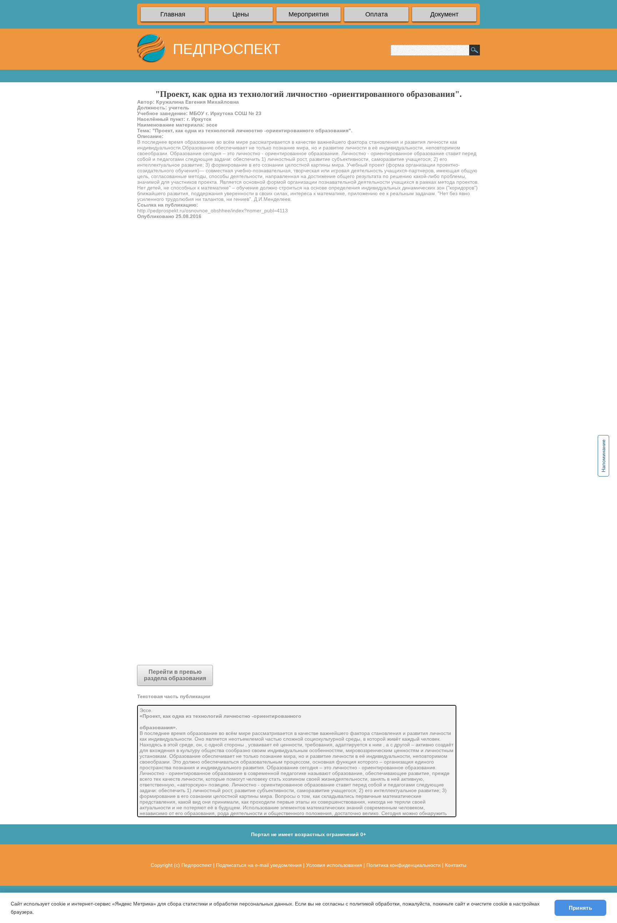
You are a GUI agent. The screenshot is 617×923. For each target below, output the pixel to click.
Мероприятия (309, 14)
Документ (444, 14)
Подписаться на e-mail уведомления (259, 865)
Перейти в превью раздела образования (175, 675)
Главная (172, 14)
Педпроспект (196, 865)
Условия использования (334, 865)
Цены (240, 14)
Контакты (455, 865)
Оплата (376, 14)
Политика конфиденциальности (403, 865)
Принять (580, 908)
